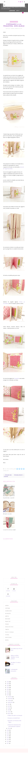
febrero (9, 713)
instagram (8, 596)
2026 (8, 681)
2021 (8, 691)
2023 (8, 687)
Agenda (7, 605)
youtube (14, 590)
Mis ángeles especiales (7, 513)
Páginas (7, 624)
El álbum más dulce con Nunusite (15, 715)
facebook (8, 590)
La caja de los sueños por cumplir (9, 529)
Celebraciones (8, 610)
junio (9, 706)
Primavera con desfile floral (14, 718)
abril (9, 709)
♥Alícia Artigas (13, 21)
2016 (8, 734)
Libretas (7, 616)
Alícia (9, 28)
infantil (7, 640)
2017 (8, 732)
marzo (9, 711)
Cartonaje (7, 608)
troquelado (16, 378)
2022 (8, 689)
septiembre (10, 702)
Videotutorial (8, 637)
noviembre (10, 698)
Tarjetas (7, 629)
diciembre (10, 696)
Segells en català (9, 626)
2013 (8, 739)
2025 (8, 683)
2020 (8, 693)
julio (9, 704)
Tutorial (7, 634)
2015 (8, 735)
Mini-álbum (7, 618)
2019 (8, 694)
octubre (9, 700)
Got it (17, 10)
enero (9, 728)
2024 (8, 685)
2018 (8, 730)
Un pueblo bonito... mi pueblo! (8, 497)
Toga (7, 470)
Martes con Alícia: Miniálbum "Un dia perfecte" (15, 657)
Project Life (7, 621)
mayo (9, 708)
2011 (8, 743)
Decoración (8, 613)
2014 (8, 737)
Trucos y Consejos (9, 632)
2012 (8, 741)
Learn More (12, 10)
